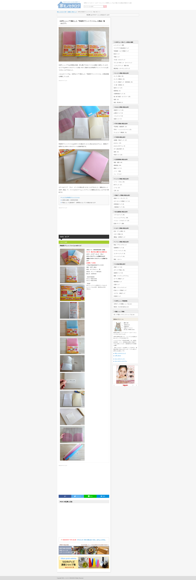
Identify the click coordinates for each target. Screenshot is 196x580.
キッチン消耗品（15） (119, 79)
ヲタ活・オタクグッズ (119, 59)
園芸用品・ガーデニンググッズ (122, 68)
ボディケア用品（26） (119, 270)
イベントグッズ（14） (119, 256)
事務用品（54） (118, 165)
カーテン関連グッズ (119, 278)
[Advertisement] (84, 93)
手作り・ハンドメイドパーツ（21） (123, 129)
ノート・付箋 (117, 171)
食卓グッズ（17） (118, 87)
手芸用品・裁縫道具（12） (121, 126)
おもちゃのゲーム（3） (120, 146)
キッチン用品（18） (119, 76)
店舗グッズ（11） (118, 267)
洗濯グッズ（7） (118, 118)
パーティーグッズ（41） (120, 250)
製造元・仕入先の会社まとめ (121, 306)
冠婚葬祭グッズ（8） (119, 247)
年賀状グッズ (117, 296)
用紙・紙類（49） (118, 162)
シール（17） (117, 187)
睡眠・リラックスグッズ (120, 287)
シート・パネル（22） (119, 181)
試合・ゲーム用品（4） (120, 231)
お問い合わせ (118, 355)
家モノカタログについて (120, 353)
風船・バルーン (118, 259)
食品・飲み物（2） (118, 102)
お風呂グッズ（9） (118, 113)
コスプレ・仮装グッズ (119, 293)
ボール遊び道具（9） (119, 149)
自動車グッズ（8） (118, 273)
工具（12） (117, 190)
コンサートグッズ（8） (120, 253)
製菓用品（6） (117, 90)
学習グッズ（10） (118, 154)
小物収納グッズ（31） (119, 207)
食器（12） (117, 99)
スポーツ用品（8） (118, 234)
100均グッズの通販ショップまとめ (123, 304)
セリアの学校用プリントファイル (71, 197)
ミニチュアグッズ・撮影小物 (121, 65)
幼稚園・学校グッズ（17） (121, 140)
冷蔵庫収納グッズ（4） (120, 93)
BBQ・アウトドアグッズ (120, 244)
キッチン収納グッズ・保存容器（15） (123, 82)
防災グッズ (116, 54)
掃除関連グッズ (118, 281)
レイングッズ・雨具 (119, 45)
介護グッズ (116, 284)
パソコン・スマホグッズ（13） (122, 220)
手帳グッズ (116, 56)
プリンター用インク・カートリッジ (123, 62)
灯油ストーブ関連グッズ (120, 290)
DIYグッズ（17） (118, 184)
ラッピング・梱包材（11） (120, 132)
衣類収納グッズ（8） (119, 204)
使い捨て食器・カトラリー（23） (122, 96)
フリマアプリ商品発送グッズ (121, 48)
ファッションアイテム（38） (121, 217)
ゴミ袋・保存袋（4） (119, 85)
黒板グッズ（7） (118, 168)
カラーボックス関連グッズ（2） (122, 201)
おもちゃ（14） (118, 143)
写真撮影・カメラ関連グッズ (121, 51)
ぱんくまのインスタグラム (121, 361)
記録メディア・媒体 (119, 223)
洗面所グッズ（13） (119, 110)
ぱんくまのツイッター (120, 358)
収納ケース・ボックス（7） (121, 198)
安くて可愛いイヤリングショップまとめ (124, 314)
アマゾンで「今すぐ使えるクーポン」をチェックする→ (91, 539)
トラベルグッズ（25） (119, 214)
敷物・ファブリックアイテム (121, 275)
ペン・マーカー (118, 174)
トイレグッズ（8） (118, 116)
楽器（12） (117, 151)
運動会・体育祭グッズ (119, 237)
